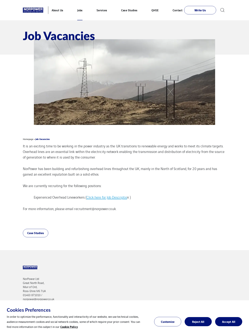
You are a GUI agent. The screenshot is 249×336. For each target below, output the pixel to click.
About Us (57, 10)
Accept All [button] (228, 321)
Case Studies (129, 10)
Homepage (28, 139)
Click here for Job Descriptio (106, 197)
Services (102, 10)
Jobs (79, 10)
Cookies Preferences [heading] (28, 310)
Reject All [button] (198, 321)
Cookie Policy (69, 327)
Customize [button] (168, 321)
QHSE (155, 10)
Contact (177, 10)
